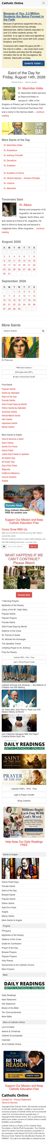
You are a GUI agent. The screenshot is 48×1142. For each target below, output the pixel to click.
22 (34, 264)
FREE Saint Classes (23, 367)
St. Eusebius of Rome (14, 172)
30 (4, 273)
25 (14, 269)
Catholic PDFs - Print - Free (24, 657)
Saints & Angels (31, 82)
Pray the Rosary (9, 651)
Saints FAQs (7, 450)
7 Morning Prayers (10, 600)
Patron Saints (8, 903)
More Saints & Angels (12, 920)
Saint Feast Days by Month (14, 404)
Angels (5, 480)
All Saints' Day (8, 457)
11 (14, 260)
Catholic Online (17, 82)
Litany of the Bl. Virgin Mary (14, 609)
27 (24, 269)
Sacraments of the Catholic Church (18, 964)
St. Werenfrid (10, 188)
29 (34, 269)
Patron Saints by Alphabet (14, 407)
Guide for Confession (11, 943)
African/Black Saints (11, 415)
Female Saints (8, 400)
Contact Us (7, 1099)
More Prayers (8, 968)
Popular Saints (8, 388)
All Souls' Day (8, 461)
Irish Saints (7, 419)
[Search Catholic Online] (43, 330)
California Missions (10, 472)
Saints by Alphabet (10, 392)
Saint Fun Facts (9, 907)
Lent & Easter (8, 1026)
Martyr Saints (8, 426)
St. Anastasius (10, 150)
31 (9, 273)
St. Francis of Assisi (11, 634)
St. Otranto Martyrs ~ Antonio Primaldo (22, 177)
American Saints (9, 411)
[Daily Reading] (24, 746)
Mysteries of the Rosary (13, 605)
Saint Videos (8, 442)
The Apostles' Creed (11, 643)
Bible (5, 975)
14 (29, 260)
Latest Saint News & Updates (15, 454)
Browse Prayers (9, 951)
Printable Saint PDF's (25, 372)
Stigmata (6, 469)
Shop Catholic (24, 800)
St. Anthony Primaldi (13, 155)
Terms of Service (9, 1102)
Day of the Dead (9, 465)
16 (4, 264)
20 (24, 264)
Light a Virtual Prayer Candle (24, 662)
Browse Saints (8, 894)
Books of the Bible (10, 1007)
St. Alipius (25, 205)
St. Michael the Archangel (14, 639)
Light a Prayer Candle (24, 794)
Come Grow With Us (14, 529)
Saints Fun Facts (9, 446)
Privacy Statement (22, 1099)
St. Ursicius (9, 183)
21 (29, 264)
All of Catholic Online (11, 1043)
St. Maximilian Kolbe (30, 88)
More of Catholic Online (14, 1022)
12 (19, 260)
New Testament (9, 999)
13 (24, 260)
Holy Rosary (7, 960)
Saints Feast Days (10, 881)
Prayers (6, 926)
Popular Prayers (9, 617)
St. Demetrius (10, 160)
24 (9, 269)
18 (14, 264)
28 (29, 269)
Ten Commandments (11, 1012)
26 (19, 269)
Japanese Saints (9, 423)
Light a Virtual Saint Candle (24, 376)
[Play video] (24, 577)
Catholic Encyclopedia (12, 1035)
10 (9, 260)
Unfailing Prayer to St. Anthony (16, 647)
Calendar (6, 1039)
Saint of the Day (9, 396)
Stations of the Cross (11, 630)
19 (19, 264)
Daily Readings (9, 995)
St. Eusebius (9, 165)
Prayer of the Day (10, 947)
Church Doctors (9, 476)
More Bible (7, 1016)
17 (9, 264)
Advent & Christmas (11, 1031)
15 (34, 260)
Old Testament (8, 1003)
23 (4, 269)
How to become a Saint (12, 438)
